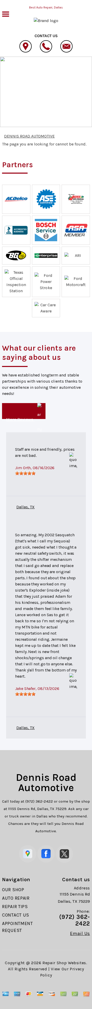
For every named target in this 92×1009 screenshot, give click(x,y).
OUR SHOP (13, 889)
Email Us (80, 933)
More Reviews (20, 418)
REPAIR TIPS (15, 906)
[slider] (25, 473)
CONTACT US (15, 915)
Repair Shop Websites (64, 962)
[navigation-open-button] (5, 13)
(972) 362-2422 (39, 801)
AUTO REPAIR (16, 898)
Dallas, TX (25, 506)
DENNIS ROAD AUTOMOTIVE (60, 79)
